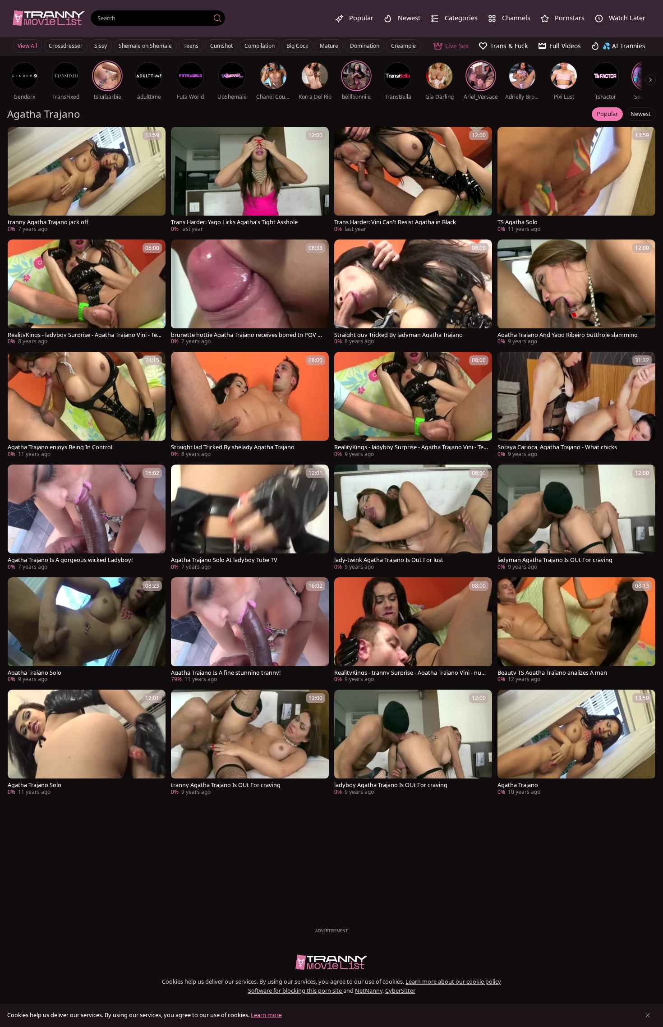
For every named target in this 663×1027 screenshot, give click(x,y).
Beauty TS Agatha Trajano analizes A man (552, 673)
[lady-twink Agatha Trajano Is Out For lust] (413, 518)
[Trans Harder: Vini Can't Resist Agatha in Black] (413, 180)
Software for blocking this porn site (295, 990)
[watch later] (18, 137)
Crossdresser (66, 46)
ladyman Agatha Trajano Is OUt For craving (554, 560)
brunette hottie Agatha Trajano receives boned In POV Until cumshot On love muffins (248, 335)
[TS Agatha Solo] (576, 180)
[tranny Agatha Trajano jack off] (87, 180)
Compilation (259, 46)
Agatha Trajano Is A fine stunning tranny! (226, 673)
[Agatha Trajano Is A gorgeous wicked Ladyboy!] (87, 518)
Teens (191, 46)
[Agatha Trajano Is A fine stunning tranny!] (250, 631)
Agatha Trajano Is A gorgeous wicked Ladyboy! (70, 560)
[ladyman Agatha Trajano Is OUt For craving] (576, 518)
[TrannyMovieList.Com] (49, 18)
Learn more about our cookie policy (453, 981)
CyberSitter (400, 990)
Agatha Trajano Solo (34, 673)
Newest (641, 114)
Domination (364, 46)
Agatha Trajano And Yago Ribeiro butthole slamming (567, 335)
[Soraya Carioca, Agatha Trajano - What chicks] (576, 405)
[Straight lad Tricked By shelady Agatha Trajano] (250, 405)
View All (27, 46)
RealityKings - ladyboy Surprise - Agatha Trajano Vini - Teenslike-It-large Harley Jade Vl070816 (84, 335)
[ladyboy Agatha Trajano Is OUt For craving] (413, 743)
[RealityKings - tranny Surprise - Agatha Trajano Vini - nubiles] (413, 631)
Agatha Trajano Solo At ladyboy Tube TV (224, 560)
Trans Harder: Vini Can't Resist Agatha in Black (395, 222)
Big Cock (297, 46)
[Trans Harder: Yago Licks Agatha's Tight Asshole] (250, 180)
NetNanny (368, 990)
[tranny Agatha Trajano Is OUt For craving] (250, 743)
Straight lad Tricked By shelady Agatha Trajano (233, 447)
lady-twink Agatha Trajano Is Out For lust (388, 560)
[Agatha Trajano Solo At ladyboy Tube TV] (250, 518)
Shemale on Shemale (145, 46)
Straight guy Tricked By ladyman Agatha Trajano (398, 335)
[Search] (217, 18)
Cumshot (221, 46)
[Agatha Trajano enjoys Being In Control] (87, 405)
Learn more (266, 1015)
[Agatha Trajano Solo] (87, 631)
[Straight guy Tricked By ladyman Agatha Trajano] (413, 293)
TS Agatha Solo (517, 222)
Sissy (100, 46)
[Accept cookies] (648, 1015)
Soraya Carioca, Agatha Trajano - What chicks (557, 447)
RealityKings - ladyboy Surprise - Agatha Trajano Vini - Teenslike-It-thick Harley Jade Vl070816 (410, 447)
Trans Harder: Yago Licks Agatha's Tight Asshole (234, 222)
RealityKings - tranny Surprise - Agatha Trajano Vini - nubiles (411, 673)
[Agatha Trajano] (576, 743)
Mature (329, 46)
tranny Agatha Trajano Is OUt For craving (226, 785)
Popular (607, 114)
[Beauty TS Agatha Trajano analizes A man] (576, 631)
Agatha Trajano (517, 785)
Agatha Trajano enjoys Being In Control (60, 447)
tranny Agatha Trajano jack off (48, 222)
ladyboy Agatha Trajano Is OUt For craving (390, 785)
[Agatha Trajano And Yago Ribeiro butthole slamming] (576, 293)
